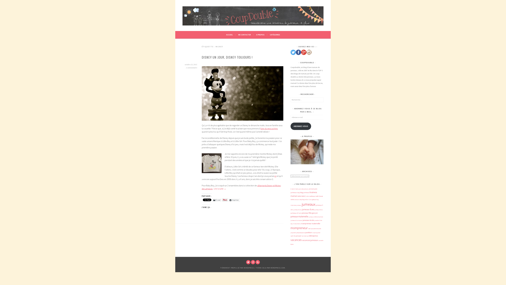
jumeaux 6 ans (297, 210)
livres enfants (297, 224)
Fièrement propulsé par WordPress (237, 268)
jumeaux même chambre (316, 217)
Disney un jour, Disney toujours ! (227, 57)
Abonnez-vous (301, 126)
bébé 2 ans (305, 196)
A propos (260, 35)
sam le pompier (296, 236)
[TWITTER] (248, 262)
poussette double (316, 228)
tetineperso (313, 236)
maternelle (316, 223)
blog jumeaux (304, 192)
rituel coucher (316, 233)
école (292, 244)
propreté (293, 233)
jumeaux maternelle (299, 216)
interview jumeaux (296, 205)
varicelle (320, 240)
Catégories (275, 35)
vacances (296, 240)
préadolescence (300, 233)
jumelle (316, 220)
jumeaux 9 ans (319, 210)
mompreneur (299, 228)
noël (309, 228)
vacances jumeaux (310, 240)
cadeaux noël (313, 196)
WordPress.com (278, 268)
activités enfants (303, 189)
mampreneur (306, 223)
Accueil (229, 35)
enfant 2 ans (308, 199)
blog (298, 192)
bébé (299, 196)
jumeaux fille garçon (310, 213)
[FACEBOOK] (253, 262)
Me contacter (244, 35)
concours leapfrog (299, 199)
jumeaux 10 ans (296, 213)
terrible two (305, 236)
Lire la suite (220, 188)
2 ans (292, 189)
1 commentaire (191, 68)
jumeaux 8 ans (308, 209)
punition (308, 232)
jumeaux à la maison (296, 220)
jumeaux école (308, 220)
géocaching (315, 199)
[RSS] (258, 262)
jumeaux (308, 204)
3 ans (296, 189)
